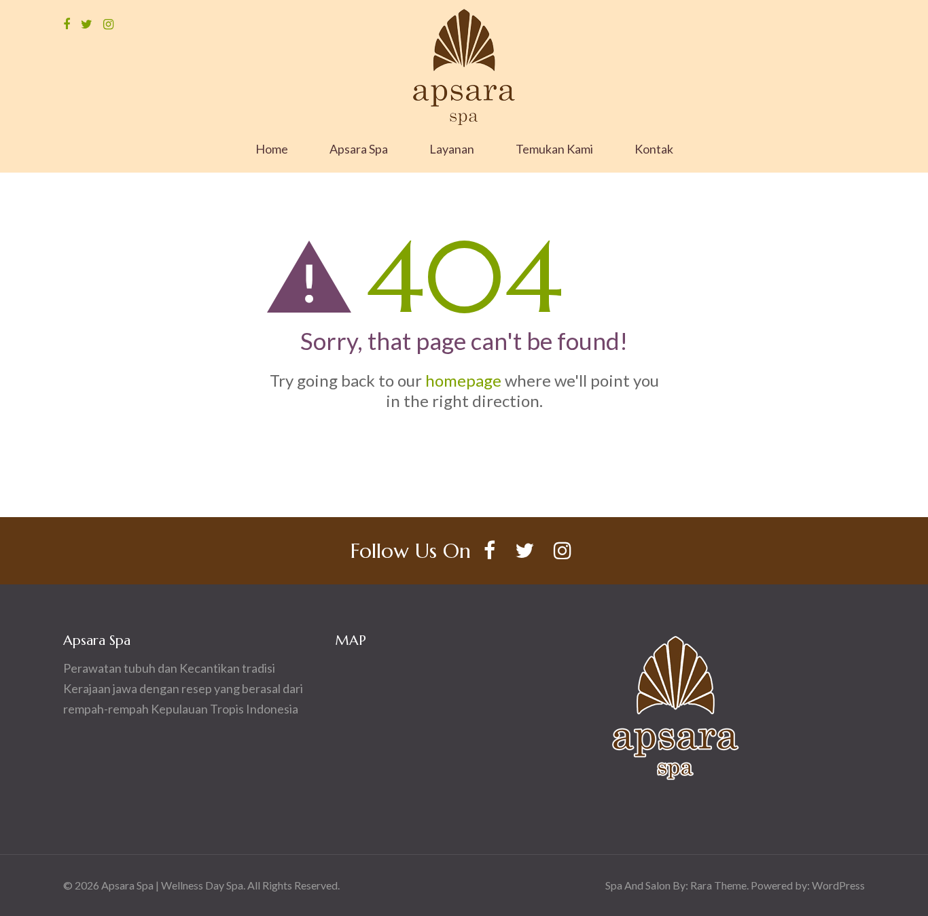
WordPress (838, 885)
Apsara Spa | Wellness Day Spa (172, 885)
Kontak (654, 149)
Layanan (451, 149)
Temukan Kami (554, 149)
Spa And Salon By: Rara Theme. (678, 885)
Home (271, 149)
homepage (463, 380)
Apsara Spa (358, 149)
